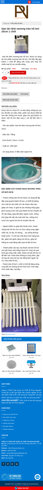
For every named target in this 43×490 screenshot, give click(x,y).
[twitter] (8, 464)
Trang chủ (6, 23)
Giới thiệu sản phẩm (10, 94)
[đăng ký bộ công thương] (12, 477)
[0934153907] (37, 477)
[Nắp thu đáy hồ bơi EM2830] (11, 364)
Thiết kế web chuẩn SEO (21, 485)
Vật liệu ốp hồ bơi (8, 423)
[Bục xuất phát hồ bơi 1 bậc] (31, 364)
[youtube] (17, 464)
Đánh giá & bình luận (10, 100)
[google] (12, 464)
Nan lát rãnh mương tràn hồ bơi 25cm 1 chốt (20, 30)
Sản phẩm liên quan (13, 339)
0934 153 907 (23, 488)
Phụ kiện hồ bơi (16, 23)
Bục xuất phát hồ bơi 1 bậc (31, 371)
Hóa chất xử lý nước (9, 417)
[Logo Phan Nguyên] (22, 12)
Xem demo (24, 94)
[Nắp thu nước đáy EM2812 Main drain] (11, 348)
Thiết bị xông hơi (8, 429)
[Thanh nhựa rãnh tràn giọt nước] (31, 348)
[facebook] (3, 464)
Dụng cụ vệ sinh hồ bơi (10, 414)
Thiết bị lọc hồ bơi (8, 420)
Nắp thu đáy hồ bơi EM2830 (11, 371)
